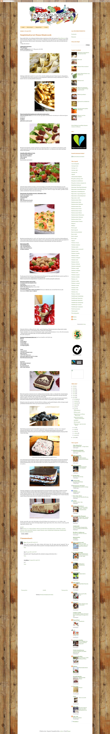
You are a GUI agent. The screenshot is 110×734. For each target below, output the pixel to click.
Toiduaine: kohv (74, 259)
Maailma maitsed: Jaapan (76, 210)
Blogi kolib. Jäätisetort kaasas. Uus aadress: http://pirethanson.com (83, 709)
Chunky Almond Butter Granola (79, 451)
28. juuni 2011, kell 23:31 (34, 560)
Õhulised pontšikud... (82, 94)
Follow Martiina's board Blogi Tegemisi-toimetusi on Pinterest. (79, 126)
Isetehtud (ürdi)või (82, 573)
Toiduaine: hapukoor (75, 245)
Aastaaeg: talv (74, 172)
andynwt (62, 731)
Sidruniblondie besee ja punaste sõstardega (80, 486)
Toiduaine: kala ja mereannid (26, 530)
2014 (74, 392)
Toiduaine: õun (74, 291)
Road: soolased (62, 528)
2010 (74, 437)
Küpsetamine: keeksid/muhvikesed (78, 189)
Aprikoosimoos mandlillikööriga (82, 564)
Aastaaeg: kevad (74, 166)
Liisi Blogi (75, 562)
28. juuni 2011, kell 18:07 (31, 552)
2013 (74, 393)
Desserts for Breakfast (77, 656)
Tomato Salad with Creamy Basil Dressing (80, 497)
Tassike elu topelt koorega (78, 650)
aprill (75, 429)
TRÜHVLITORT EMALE (82, 678)
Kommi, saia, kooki (82, 697)
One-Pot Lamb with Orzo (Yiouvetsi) (80, 533)
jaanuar (75, 435)
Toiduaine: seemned (75, 283)
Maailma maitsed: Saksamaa (77, 217)
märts (75, 431)
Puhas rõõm (75, 706)
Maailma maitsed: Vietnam (76, 221)
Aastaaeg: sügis (74, 170)
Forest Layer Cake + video (78, 502)
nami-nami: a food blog (78, 640)
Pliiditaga (75, 666)
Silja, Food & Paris (77, 455)
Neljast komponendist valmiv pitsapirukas (83, 467)
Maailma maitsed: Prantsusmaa (77, 215)
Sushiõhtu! (76, 420)
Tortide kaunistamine (75, 309)
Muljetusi (73, 223)
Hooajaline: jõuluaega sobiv (77, 178)
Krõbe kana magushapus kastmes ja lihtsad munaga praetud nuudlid (83, 88)
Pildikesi (73, 225)
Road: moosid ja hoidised (76, 232)
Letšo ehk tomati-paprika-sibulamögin (83, 109)
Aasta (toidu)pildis (75, 163)
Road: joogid (74, 227)
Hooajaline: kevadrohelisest (77, 180)
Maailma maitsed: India (76, 202)
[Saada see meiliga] (22, 533)
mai (75, 427)
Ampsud (31, 528)
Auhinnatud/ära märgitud (76, 176)
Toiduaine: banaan (75, 242)
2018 (74, 386)
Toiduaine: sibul (74, 287)
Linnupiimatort (81, 621)
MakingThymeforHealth (78, 450)
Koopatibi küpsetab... (77, 676)
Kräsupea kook (81, 80)
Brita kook (80, 59)
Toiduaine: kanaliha (75, 253)
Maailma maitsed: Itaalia (76, 208)
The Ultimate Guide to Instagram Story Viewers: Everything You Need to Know (80, 528)
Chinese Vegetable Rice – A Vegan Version (80, 446)
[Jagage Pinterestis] (27, 533)
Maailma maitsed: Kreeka (76, 212)
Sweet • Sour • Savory (77, 495)
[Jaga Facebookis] (26, 533)
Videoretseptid (74, 311)
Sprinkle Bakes (76, 475)
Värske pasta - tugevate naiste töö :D (80, 424)
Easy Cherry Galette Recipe (78, 481)
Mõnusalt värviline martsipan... (81, 116)
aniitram (74, 319)
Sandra (74, 696)
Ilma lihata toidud (46, 528)
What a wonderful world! (78, 542)
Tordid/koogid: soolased (76, 304)
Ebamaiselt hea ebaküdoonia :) (83, 102)
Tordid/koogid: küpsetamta (77, 298)
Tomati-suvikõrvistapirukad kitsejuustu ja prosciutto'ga (83, 458)
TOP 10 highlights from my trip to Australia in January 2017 (83, 642)
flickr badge (84, 324)
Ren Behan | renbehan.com (78, 532)
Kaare (25, 542)
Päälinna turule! (77, 412)
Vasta (25, 547)
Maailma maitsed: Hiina (76, 200)
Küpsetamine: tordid (54, 528)
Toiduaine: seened (75, 285)
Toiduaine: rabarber (75, 277)
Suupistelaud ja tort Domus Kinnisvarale (79, 414)
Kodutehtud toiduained (76, 185)
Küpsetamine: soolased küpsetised (78, 195)
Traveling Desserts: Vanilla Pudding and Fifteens (83, 658)
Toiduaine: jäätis (74, 247)
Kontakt (46, 27)
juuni (75, 408)
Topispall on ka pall (76, 492)
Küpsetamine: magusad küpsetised (78, 193)
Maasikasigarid (77, 422)
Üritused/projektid (29, 531)
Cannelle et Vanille (77, 612)
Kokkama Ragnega (77, 465)
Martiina (74, 316)
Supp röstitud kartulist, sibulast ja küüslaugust (79, 417)
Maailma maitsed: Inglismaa (77, 204)
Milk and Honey (76, 582)
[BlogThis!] (23, 533)
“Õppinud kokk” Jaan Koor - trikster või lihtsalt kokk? (84, 518)
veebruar (76, 433)
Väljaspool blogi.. (39, 27)
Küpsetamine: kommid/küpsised (78, 191)
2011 (74, 397)
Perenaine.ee (75, 721)
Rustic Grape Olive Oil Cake (78, 476)
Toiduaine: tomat (74, 289)
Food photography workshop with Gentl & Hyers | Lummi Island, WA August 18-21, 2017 (80, 615)
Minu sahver (75, 602)
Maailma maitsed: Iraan (76, 206)
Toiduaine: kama (74, 251)
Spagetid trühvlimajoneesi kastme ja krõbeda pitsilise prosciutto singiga (83, 555)
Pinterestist (73, 37)
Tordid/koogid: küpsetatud (76, 300)
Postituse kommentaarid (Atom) (46, 594)
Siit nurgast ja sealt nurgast (79, 485)
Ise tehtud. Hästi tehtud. (78, 552)
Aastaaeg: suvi (26, 528)
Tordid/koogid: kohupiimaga (53, 530)
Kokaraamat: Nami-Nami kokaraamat (78, 187)
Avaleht (23, 27)
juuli (75, 406)
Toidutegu (75, 490)
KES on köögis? (30, 27)
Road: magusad (74, 230)
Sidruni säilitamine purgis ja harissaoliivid (83, 604)
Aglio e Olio (75, 716)
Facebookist (73, 34)
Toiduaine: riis (74, 279)
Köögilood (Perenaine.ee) (78, 506)
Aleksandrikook (77, 410)
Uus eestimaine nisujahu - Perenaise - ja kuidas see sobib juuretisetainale (83, 508)
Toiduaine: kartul (74, 255)
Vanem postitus (65, 590)
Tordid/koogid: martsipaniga (77, 302)
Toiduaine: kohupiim (75, 257)
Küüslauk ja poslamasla (77, 717)
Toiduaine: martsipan (75, 270)
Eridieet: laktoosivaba (37, 528)
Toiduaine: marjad (36, 530)
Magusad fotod (76, 620)
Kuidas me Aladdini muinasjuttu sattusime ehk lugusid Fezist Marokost (83, 545)
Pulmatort (80, 687)
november (76, 399)
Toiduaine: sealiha (75, 281)
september (76, 403)
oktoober (76, 401)
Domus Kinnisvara (62, 38)
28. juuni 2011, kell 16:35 (32, 542)
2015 (74, 390)
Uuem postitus (24, 590)
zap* (74, 630)
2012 (74, 395)
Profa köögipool (76, 572)
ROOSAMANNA (76, 537)
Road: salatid (74, 234)
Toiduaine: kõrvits (75, 262)
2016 (74, 388)
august (75, 405)
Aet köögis (75, 592)
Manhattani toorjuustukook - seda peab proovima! (83, 53)
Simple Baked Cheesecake (83, 583)
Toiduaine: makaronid (75, 266)
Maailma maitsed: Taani (76, 219)
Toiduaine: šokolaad (75, 294)
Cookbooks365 (76, 526)
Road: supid (73, 238)
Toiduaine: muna (43, 530)
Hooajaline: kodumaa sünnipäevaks (78, 183)
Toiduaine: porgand (75, 274)
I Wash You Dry (76, 480)
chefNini (75, 501)
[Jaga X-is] (24, 533)
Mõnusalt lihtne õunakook (83, 66)
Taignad (73, 240)
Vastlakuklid (75, 538)
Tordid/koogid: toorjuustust (77, 306)
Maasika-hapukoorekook (83, 667)
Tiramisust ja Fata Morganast (79, 516)
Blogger (68, 731)
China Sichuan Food (77, 445)
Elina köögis (75, 686)
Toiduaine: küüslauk (75, 264)
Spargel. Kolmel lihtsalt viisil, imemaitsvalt (84, 74)
